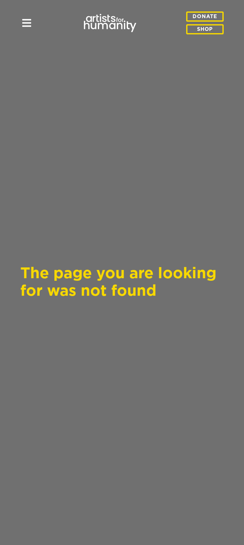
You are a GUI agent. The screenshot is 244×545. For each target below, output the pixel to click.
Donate (205, 16)
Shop (205, 29)
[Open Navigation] (26, 26)
